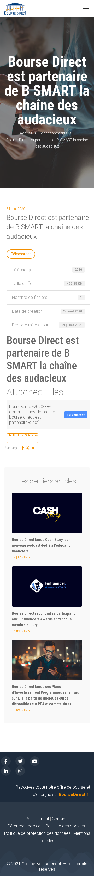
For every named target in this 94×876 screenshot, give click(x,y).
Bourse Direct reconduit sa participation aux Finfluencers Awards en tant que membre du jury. (45, 619)
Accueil (26, 133)
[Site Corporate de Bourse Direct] (15, 8)
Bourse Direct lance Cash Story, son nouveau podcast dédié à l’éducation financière (42, 545)
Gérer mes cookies (25, 825)
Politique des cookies (65, 825)
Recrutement (37, 818)
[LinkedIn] (32, 447)
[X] (27, 447)
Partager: (12, 447)
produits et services (24, 435)
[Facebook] (23, 447)
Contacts (60, 818)
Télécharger (21, 254)
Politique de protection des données (37, 833)
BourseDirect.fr (74, 794)
